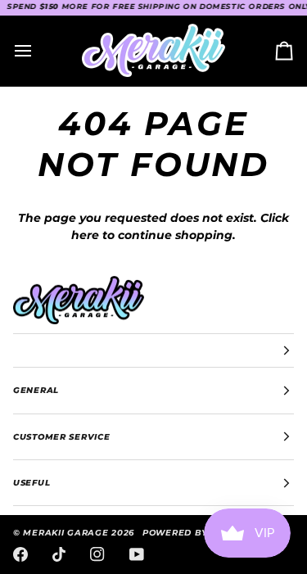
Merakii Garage (65, 532)
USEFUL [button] (31, 482)
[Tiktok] (58, 554)
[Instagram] (97, 554)
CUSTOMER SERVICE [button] (61, 437)
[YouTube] (136, 554)
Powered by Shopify (197, 532)
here (85, 235)
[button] (153, 350)
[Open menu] (37, 51)
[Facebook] (20, 554)
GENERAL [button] (36, 390)
